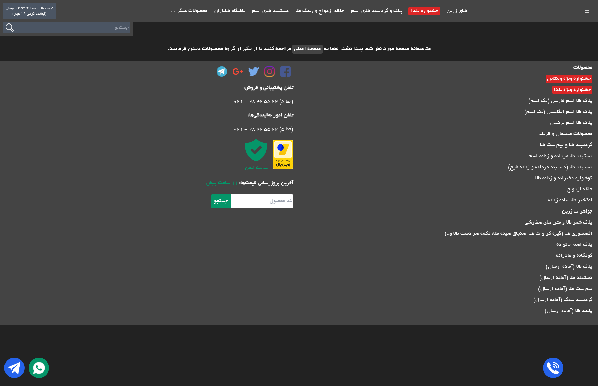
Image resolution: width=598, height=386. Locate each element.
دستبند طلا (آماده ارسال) (565, 278)
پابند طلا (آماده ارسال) (568, 311)
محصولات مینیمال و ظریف (565, 134)
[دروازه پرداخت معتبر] (283, 154)
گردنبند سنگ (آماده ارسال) (562, 300)
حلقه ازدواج (579, 189)
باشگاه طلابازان (229, 11)
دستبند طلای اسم (270, 11)
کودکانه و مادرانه (574, 255)
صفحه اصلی (307, 49)
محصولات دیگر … (188, 11)
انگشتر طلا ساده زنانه (570, 200)
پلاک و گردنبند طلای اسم (376, 11)
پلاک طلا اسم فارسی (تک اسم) (560, 101)
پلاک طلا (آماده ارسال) (569, 267)
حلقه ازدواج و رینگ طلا (319, 11)
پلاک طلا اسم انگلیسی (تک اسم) (558, 112)
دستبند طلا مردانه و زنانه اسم (560, 156)
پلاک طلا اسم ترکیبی (571, 123)
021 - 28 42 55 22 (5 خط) (263, 101)
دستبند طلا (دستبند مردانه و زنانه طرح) (550, 167)
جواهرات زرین (577, 211)
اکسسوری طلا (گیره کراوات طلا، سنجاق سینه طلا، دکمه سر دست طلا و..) (518, 233)
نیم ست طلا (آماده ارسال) (565, 289)
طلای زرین (456, 11)
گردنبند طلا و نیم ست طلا (566, 145)
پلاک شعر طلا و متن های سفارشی (558, 222)
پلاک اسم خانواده (574, 244)
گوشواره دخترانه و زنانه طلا (563, 178)
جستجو (221, 201)
